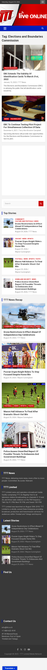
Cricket (18, 239)
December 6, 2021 (10, 130)
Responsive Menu (42, 2)
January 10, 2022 (10, 82)
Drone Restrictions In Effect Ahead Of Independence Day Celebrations (28, 226)
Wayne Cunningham (22, 252)
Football (19, 259)
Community (19, 219)
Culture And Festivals (24, 221)
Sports (30, 239)
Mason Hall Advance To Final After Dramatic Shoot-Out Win (28, 264)
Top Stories (9, 213)
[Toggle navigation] (5, 28)
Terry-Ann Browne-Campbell (30, 130)
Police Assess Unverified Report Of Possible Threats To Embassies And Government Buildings (28, 285)
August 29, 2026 (21, 232)
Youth (37, 259)
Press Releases (10, 68)
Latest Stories (11, 520)
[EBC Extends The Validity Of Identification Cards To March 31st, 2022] (23, 58)
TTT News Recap (12, 299)
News (6, 119)
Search (41, 203)
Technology (16, 119)
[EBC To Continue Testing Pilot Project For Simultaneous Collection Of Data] (23, 108)
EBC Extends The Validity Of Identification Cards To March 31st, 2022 (21, 76)
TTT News (22, 82)
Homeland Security (23, 279)
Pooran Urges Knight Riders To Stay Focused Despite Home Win (28, 243)
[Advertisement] (23, 170)
